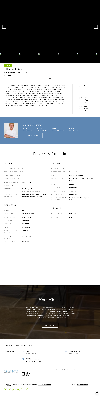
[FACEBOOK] (5, 389)
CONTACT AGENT (33, 135)
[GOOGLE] (22, 389)
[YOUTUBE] (18, 389)
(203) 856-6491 (42, 130)
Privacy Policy (82, 384)
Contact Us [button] (50, 325)
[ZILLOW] (26, 389)
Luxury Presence (44, 384)
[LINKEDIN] (13, 389)
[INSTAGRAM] (9, 389)
